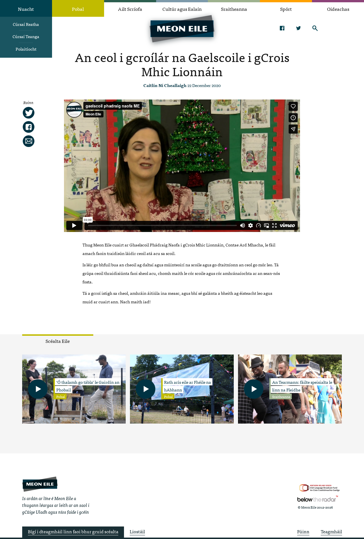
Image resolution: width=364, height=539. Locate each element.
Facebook (282, 28)
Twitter (298, 28)
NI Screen (319, 488)
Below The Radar (317, 499)
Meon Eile (40, 484)
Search (314, 28)
